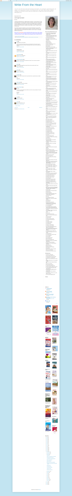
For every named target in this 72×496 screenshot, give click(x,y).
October (48, 454)
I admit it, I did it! (49, 468)
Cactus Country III (22, 37)
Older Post (40, 107)
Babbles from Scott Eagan (50, 294)
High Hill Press (26, 37)
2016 (47, 446)
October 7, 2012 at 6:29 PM (20, 61)
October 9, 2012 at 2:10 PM (20, 94)
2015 (47, 447)
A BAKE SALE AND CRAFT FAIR (50, 298)
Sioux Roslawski (19, 54)
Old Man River (49, 465)
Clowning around (49, 466)
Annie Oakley (18, 37)
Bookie (18, 64)
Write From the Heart (28, 4)
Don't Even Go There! (49, 469)
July (47, 473)
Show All (57, 303)
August (48, 472)
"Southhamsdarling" (49, 288)
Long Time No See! (48, 289)
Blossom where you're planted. (51, 462)
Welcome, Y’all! (48, 301)
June (47, 474)
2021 (47, 440)
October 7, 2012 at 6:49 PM (20, 67)
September (48, 471)
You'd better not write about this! (51, 458)
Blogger (40, 489)
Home (28, 107)
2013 (47, 449)
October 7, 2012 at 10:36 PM (20, 72)
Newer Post (16, 107)
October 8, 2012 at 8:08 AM (20, 79)
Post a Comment (18, 105)
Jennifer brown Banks (31, 37)
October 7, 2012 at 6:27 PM (20, 56)
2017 (47, 445)
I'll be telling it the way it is (50, 457)
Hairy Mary (48, 455)
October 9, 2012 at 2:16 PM (20, 99)
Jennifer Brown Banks (20, 59)
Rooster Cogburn (36, 37)
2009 (47, 484)
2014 (47, 448)
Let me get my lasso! (49, 467)
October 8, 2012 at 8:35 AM (20, 84)
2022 (47, 439)
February (48, 479)
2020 (47, 441)
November (48, 453)
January (48, 480)
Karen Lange (18, 82)
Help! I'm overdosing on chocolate (51, 456)
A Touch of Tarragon (49, 291)
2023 (47, 438)
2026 (47, 437)
